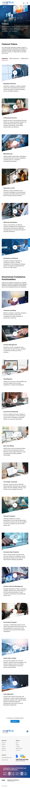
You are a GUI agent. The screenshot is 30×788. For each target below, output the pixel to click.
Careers (17, 744)
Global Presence (19, 748)
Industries (5, 58)
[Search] (23, 3)
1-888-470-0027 (5, 759)
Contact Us (18, 750)
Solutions (3, 746)
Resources (4, 750)
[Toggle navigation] (27, 3)
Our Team (18, 746)
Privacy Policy (4, 785)
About (17, 742)
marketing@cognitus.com (7, 757)
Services (3, 744)
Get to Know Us (14, 58)
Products (3, 742)
